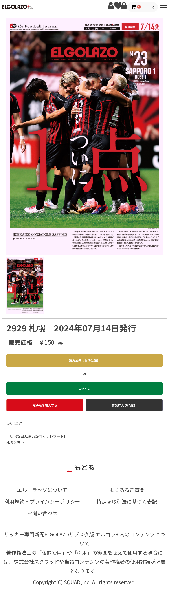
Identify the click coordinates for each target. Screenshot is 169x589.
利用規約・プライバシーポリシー (42, 501)
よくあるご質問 (127, 490)
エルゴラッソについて (42, 490)
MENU (163, 5)
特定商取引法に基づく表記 (126, 501)
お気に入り (117, 5)
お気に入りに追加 (124, 405)
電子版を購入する (45, 405)
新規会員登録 (110, 5)
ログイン (124, 5)
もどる (84, 467)
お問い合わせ (42, 513)
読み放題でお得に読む (84, 360)
